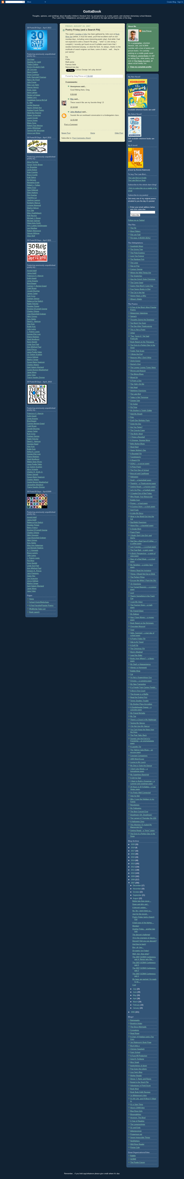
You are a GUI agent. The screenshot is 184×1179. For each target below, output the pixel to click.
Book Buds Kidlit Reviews (140, 1092)
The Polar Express (137, 253)
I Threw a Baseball (137, 437)
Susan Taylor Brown (35, 165)
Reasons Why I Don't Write (140, 358)
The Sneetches (136, 276)
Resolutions (134, 805)
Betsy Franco (32, 528)
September (137, 895)
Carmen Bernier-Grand (35, 424)
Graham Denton (33, 299)
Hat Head (134, 387)
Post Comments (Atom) (81, 138)
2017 (133, 851)
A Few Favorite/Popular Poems (41, 605)
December (137, 886)
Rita (72, 99)
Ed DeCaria (31, 180)
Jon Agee (30, 59)
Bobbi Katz (31, 327)
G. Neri (30, 103)
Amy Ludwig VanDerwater (37, 226)
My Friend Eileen (136, 611)
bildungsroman (136, 1131)
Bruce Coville (32, 175)
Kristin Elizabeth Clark (35, 67)
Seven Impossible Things (140, 1138)
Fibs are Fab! (135, 235)
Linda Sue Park (33, 344)
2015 (133, 857)
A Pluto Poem (135, 467)
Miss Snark (134, 1062)
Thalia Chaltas (32, 64)
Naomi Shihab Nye (34, 108)
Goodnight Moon (136, 246)
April (135, 998)
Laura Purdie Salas (34, 352)
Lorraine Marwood (34, 205)
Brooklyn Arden (136, 1023)
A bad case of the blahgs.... (143, 923)
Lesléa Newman (33, 105)
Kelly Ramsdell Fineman (36, 77)
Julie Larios (31, 329)
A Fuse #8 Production (138, 1056)
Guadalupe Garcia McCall (37, 100)
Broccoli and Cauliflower (139, 474)
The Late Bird (135, 394)
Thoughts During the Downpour (142, 320)
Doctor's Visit (135, 364)
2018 (133, 848)
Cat (131, 674)
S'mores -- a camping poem (141, 681)
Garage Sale (135, 401)
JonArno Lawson (33, 200)
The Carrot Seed (136, 283)
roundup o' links (81, 34)
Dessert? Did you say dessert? (144, 941)
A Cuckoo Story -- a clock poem (142, 507)
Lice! (132, 593)
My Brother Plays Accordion (141, 704)
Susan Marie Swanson (36, 362)
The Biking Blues (137, 374)
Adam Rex (31, 576)
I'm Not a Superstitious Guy (141, 678)
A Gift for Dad (135, 778)
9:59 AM (73, 94)
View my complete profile (140, 67)
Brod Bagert (31, 283)
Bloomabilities (135, 1114)
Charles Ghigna (33, 311)
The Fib (133, 228)
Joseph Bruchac (33, 291)
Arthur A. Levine (33, 452)
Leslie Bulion (32, 170)
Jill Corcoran (32, 70)
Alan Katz (31, 324)
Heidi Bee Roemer (34, 113)
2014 (133, 860)
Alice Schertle (32, 469)
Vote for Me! (135, 796)
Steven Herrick (33, 87)
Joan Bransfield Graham (36, 314)
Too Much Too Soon (138, 323)
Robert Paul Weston (35, 126)
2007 (133, 883)
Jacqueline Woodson (35, 485)
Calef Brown (32, 288)
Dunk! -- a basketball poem (140, 480)
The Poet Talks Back (138, 735)
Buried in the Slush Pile (139, 1082)
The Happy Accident (142, 61)
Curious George (136, 269)
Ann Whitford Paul (34, 347)
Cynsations (134, 1030)
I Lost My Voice (136, 602)
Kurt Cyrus (31, 296)
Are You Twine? (136, 427)
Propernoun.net (136, 1134)
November (137, 889)
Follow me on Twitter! (136, 220)
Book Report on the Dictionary (142, 623)
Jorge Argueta (32, 281)
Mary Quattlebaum (34, 213)
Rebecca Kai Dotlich (35, 301)
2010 (133, 873)
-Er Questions (135, 584)
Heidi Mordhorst (33, 339)
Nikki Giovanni (32, 535)
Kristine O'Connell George (37, 309)
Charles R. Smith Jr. (35, 472)
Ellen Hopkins (32, 193)
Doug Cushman (33, 75)
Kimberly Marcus (33, 203)
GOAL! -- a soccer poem (139, 464)
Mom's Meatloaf (136, 652)
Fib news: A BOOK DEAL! (140, 238)
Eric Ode (30, 210)
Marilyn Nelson (33, 208)
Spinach (133, 316)
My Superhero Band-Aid (139, 775)
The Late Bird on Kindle (137, 178)
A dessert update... (139, 908)
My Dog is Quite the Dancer (141, 766)
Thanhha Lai (32, 198)
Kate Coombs (32, 172)
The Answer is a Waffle (139, 694)
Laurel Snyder (32, 118)
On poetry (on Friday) (140, 951)
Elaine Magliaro (33, 337)
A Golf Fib (134, 645)
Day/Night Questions (138, 522)
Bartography (135, 1020)
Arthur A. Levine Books (140, 56)
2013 (133, 864)
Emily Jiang (31, 90)
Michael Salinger (33, 221)
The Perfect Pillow (137, 577)
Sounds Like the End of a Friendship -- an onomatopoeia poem (142, 741)
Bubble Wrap (135, 671)
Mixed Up (134, 377)
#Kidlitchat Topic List (37, 609)
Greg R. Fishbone (137, 1059)
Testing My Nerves (137, 723)
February (136, 1005)
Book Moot (134, 1089)
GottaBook (92, 11)
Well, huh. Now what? (140, 954)
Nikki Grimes (32, 316)
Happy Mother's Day (138, 450)
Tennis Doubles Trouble (139, 701)
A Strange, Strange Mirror (140, 440)
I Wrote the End (136, 354)
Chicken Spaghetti (137, 1049)
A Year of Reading (137, 1121)
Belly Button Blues (137, 444)
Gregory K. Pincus (34, 571)
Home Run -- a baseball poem (141, 526)
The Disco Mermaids (138, 1027)
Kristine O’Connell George (37, 530)
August (136, 898)
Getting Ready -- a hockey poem (143, 487)
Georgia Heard (32, 444)
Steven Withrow (33, 233)
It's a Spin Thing (136, 1105)
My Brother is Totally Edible (141, 411)
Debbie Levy (32, 97)
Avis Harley (31, 319)
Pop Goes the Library (138, 1069)
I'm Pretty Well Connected (140, 793)
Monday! (135, 926)
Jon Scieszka (32, 578)
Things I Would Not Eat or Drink (142, 574)
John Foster (31, 82)
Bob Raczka (32, 216)
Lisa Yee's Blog (136, 1072)
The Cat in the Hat (137, 293)
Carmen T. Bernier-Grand (36, 286)
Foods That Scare (137, 351)
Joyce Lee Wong (33, 133)
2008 (133, 880)
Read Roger (134, 1033)
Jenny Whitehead (34, 128)
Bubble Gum (135, 500)
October (136, 892)
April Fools (134, 510)
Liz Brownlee (32, 167)
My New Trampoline (138, 684)
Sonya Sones (32, 120)
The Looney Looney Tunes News (143, 368)
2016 (133, 854)
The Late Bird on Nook (137, 180)
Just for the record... (140, 914)
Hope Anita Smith (34, 223)
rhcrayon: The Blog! (138, 1118)
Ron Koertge (32, 195)
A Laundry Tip (135, 747)
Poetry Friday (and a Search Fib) (82, 29)
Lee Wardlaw (32, 228)
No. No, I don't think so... (142, 911)
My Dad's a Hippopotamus (140, 664)
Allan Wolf (31, 236)
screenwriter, (137, 43)
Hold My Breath (136, 414)
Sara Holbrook (32, 190)
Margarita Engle (33, 183)
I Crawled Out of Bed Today (141, 493)
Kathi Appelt (32, 278)
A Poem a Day (136, 381)
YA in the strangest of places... (144, 938)
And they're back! (139, 944)
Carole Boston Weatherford (37, 370)
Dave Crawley (32, 72)
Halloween (134, 477)
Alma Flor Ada (32, 162)
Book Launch (34, 612)
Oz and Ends (135, 1128)
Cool (134, 985)
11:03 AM (74, 120)
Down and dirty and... (140, 904)
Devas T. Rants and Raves (140, 1079)
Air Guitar (134, 404)
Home (31, 599)
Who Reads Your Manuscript (141, 497)
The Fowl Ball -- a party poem (141, 550)
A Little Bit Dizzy (136, 513)
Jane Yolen (31, 375)
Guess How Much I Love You (141, 286)
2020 (133, 844)
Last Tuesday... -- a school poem (143, 547)
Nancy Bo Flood (33, 80)
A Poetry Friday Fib (137, 639)
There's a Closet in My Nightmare (143, 720)
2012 (133, 867)
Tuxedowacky (135, 457)
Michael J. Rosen (34, 218)
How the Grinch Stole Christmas (142, 279)
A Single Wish (135, 529)
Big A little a (135, 1046)
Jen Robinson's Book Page (140, 1042)
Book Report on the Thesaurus (142, 342)
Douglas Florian (33, 306)
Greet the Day (135, 424)
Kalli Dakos (31, 177)
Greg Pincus (32, 350)
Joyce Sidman (32, 357)
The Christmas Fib (137, 649)
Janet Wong (31, 372)
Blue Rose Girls (136, 1111)
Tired (132, 630)
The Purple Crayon (137, 1162)
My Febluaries (135, 808)
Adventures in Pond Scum (140, 1086)
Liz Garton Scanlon (34, 355)
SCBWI (133, 1159)
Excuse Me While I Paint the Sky (143, 581)
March (135, 1002)
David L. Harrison (34, 321)
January (136, 1008)
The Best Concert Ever (139, 812)
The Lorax (134, 263)
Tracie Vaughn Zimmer (36, 377)
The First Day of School (139, 470)
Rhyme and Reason (138, 371)
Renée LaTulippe (33, 95)
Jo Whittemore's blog (138, 1096)
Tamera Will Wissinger (35, 131)
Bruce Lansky (32, 553)
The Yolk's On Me (137, 384)
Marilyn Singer (32, 360)
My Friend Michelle (137, 713)
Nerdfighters (135, 1141)
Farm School (135, 1052)
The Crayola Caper (137, 430)
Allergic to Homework (138, 668)
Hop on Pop (134, 266)
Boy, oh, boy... (138, 947)
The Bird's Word (136, 434)
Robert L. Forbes (33, 185)
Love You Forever (137, 256)
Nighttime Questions (138, 391)
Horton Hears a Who (138, 296)
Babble (133, 1156)
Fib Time (133, 407)
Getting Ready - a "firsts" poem (142, 831)
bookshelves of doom (138, 1066)
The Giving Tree (136, 249)
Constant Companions (138, 756)
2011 (133, 870)
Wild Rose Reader (137, 1144)
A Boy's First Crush (137, 691)
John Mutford (75, 112)
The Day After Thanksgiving (141, 326)
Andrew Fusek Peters (35, 110)
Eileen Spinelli (32, 474)
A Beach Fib (135, 460)
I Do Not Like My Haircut (140, 726)
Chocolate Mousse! (137, 626)
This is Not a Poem (137, 330)
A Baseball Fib (136, 454)
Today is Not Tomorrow (139, 397)
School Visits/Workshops (39, 602)
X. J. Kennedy (32, 550)
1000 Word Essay (137, 759)
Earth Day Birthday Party (140, 420)
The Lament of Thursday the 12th (143, 818)
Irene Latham (32, 93)
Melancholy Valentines (139, 313)
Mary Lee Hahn (33, 85)
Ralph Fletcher (32, 304)
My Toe (133, 716)
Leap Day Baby (136, 655)
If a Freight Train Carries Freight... (143, 687)
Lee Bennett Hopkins (35, 548)
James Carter (32, 294)
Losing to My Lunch (138, 762)
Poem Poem (135, 532)
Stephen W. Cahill (34, 62)
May (135, 995)
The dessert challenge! (141, 935)
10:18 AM (74, 107)
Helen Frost (31, 188)
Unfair (132, 333)
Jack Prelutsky (33, 573)
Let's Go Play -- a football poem (142, 490)
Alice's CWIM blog (137, 1108)
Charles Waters (33, 365)
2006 (133, 1012)
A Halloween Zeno (137, 822)
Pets (132, 417)
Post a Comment (70, 124)
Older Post (119, 133)
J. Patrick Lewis (33, 332)
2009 (133, 876)
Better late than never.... (141, 901)
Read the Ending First (138, 697)
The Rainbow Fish (137, 259)
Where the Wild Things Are (140, 273)
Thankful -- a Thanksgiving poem (143, 483)
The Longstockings (137, 1124)
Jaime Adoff (31, 273)
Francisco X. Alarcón (35, 276)
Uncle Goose (135, 361)
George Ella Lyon (34, 334)
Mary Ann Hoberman (35, 545)
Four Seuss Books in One (140, 289)
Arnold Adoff (32, 271)
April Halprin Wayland (35, 367)
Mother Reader (136, 1076)
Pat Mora (30, 561)
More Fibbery (135, 231)
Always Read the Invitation (140, 571)
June (135, 992)
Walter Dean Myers (34, 462)
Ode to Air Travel (136, 642)
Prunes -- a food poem (139, 503)
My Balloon (134, 614)
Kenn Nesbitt (32, 342)
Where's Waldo (136, 299)
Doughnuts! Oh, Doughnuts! (141, 815)
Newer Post (65, 133)
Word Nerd (134, 447)
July (135, 989)
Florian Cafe (135, 1148)
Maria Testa (31, 123)
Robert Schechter (34, 115)
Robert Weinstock (34, 231)
